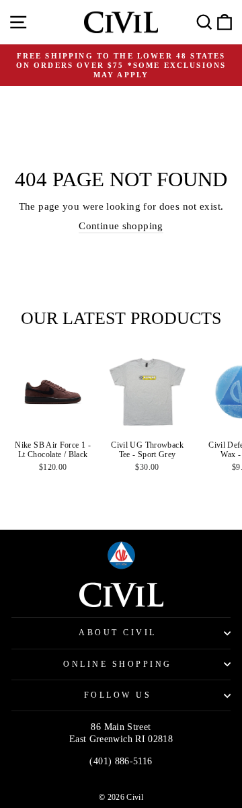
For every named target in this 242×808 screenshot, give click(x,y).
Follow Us (118, 695)
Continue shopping (121, 225)
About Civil (118, 633)
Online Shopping (117, 664)
